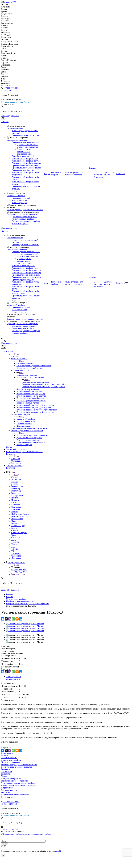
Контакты (120, 173)
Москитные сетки (19, 200)
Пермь (14, 523)
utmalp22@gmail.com (10, 116)
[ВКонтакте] (2, 619)
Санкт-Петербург (19, 532)
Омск (13, 521)
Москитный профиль (16, 196)
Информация (7, 788)
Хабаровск (16, 553)
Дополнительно (13, 679)
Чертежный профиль (56, 173)
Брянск (14, 484)
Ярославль (16, 558)
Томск (14, 544)
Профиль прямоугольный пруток (26, 168)
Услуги (47, 173)
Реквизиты (98, 177)
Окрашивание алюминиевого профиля (18, 783)
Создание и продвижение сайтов (36, 834)
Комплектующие (19, 203)
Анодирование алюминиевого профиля (18, 785)
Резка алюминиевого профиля (14, 781)
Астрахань (16, 479)
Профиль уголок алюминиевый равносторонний (24, 151)
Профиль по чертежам (11, 778)
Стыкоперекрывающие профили (26, 221)
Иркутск (15, 500)
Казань (14, 502)
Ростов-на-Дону (18, 526)
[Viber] (9, 619)
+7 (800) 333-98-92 (11, 88)
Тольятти (15, 542)
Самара (14, 530)
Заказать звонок (18, 574)
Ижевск (14, 498)
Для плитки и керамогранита (24, 216)
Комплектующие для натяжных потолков (25, 209)
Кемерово (15, 505)
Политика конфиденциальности (15, 795)
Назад (16, 354)
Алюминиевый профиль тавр (25, 158)
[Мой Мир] (20, 619)
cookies (59, 851)
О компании (98, 173)
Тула (13, 546)
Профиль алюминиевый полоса (26, 165)
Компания (93, 168)
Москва (14, 512)
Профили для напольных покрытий (22, 214)
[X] (6, 619)
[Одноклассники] (17, 619)
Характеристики (13, 676)
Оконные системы (15, 128)
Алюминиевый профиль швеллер (26, 163)
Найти (4, 844)
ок (3, 856)
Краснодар (16, 507)
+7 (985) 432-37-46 (9, 90)
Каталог (5, 121)
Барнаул (14, 481)
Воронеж (15, 493)
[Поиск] (3, 118)
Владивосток (17, 486)
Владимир (15, 488)
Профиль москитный (21, 198)
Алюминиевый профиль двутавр (26, 161)
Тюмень (14, 549)
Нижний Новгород (19, 516)
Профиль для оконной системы (25, 135)
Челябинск (16, 556)
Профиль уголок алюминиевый (26, 142)
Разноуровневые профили (23, 219)
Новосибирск (17, 519)
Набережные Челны (20, 514)
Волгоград (16, 491)
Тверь (13, 539)
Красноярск (16, 509)
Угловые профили (20, 223)
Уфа (13, 551)
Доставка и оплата (109, 173)
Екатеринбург (17, 495)
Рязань (14, 528)
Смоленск (15, 537)
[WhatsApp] (13, 619)
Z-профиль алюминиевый (23, 156)
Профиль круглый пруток (23, 170)
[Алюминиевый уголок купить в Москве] (25, 624)
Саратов (15, 535)
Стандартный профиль (17, 140)
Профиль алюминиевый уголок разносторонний (27, 145)
